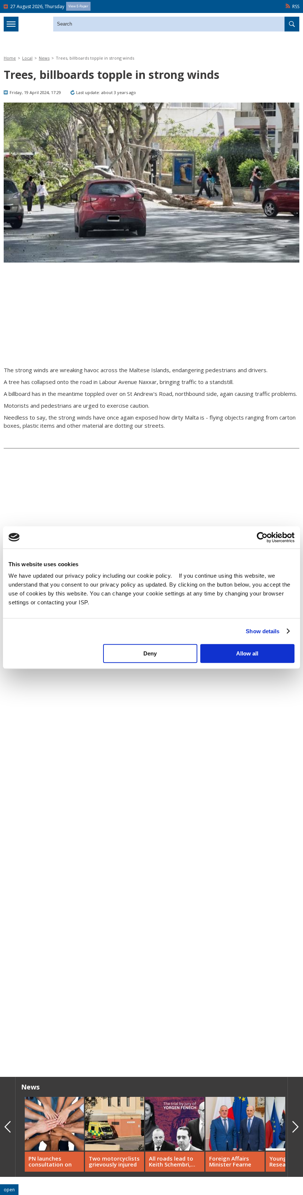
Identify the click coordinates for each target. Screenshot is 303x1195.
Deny (150, 653)
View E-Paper (78, 6)
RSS (295, 6)
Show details (262, 631)
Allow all (247, 653)
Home (10, 58)
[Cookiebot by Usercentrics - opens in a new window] (262, 537)
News (44, 58)
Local (27, 58)
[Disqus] (151, 965)
